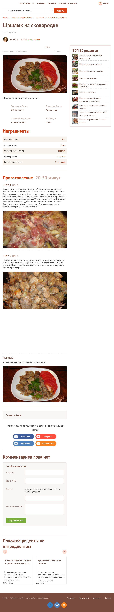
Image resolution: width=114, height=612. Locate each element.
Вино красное (10, 156)
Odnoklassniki (47, 443)
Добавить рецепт (68, 3)
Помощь (108, 598)
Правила (52, 3)
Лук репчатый (10, 145)
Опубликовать (15, 520)
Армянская (51, 109)
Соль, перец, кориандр (14, 150)
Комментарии (8, 51)
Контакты (96, 598)
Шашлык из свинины (57, 17)
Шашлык (40, 17)
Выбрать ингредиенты (49, 10)
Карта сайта (84, 598)
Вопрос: (9, 489)
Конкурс (41, 3)
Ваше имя (10, 472)
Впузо (5, 17)
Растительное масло (13, 162)
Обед (48, 122)
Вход (105, 3)
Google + (48, 436)
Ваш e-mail (11, 481)
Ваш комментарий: (14, 506)
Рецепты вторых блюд (22, 17)
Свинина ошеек (11, 139)
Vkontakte (25, 443)
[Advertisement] (35, 331)
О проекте (71, 598)
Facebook (25, 436)
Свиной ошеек (18, 122)
